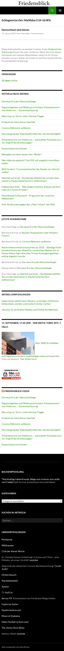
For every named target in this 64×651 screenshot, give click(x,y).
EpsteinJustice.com (11, 610)
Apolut (5, 586)
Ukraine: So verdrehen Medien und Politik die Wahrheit (30, 309)
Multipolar (7, 539)
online (9, 80)
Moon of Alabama (11, 616)
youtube (34, 560)
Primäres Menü (60, 10)
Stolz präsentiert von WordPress (15, 647)
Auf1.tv (9, 592)
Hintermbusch (9, 574)
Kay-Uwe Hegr (23, 33)
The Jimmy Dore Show (13, 627)
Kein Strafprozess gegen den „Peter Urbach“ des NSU (28, 204)
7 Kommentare (37, 33)
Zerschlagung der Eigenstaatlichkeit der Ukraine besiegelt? (31, 133)
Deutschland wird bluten (15, 29)
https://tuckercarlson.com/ (15, 621)
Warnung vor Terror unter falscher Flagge (23, 116)
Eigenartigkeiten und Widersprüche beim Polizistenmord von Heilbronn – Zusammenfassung (30, 109)
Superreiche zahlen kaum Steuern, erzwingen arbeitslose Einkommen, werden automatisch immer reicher (30, 302)
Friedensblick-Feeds (16, 391)
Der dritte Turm (28, 359)
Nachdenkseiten (10, 580)
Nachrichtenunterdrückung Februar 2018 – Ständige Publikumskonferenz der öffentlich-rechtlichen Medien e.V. (32, 249)
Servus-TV (7, 598)
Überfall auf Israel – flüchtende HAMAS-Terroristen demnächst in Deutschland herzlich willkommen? (31, 179)
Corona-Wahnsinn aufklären (16, 128)
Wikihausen (8, 545)
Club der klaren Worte (13, 551)
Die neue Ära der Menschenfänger (19, 101)
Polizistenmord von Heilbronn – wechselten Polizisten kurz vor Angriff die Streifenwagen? (32, 141)
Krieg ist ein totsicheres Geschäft (18, 122)
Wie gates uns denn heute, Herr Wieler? (22, 154)
